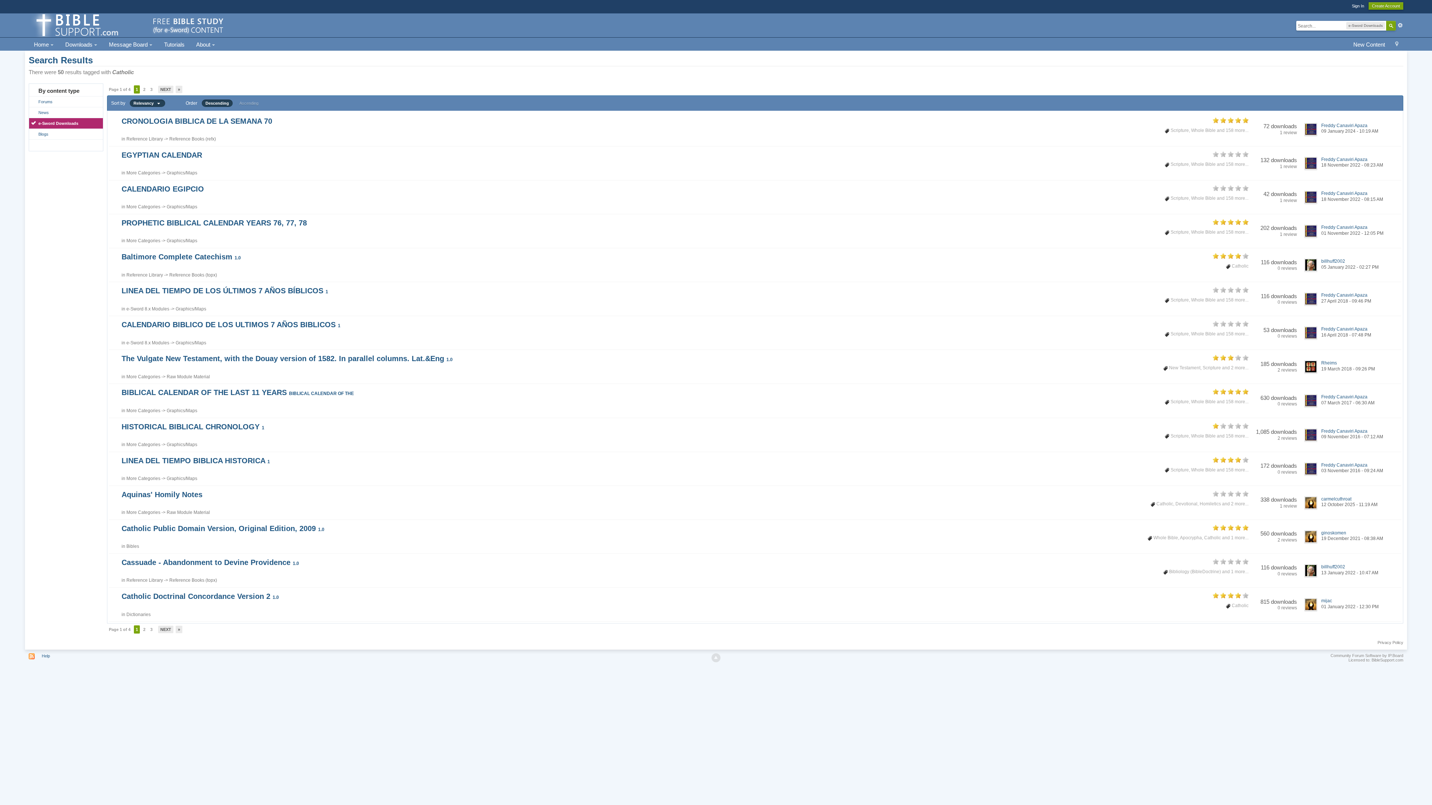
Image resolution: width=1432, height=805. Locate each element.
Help (46, 656)
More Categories (143, 173)
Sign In (1358, 6)
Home (42, 44)
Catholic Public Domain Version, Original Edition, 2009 (223, 528)
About (204, 44)
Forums (45, 102)
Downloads (79, 44)
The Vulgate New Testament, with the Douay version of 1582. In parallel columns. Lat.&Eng (287, 358)
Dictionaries (138, 614)
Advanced (1400, 25)
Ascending (248, 103)
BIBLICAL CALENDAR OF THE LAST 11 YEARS (238, 392)
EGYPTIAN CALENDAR (162, 155)
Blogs (43, 134)
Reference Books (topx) (193, 275)
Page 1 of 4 (120, 89)
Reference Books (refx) (192, 139)
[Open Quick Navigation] (1396, 45)
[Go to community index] (129, 25)
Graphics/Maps (182, 173)
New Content (1369, 44)
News (43, 112)
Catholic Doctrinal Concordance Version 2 (200, 596)
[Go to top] (716, 657)
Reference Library (144, 139)
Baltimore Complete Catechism (181, 257)
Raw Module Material (188, 376)
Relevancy (145, 103)
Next (165, 89)
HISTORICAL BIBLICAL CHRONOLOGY (193, 427)
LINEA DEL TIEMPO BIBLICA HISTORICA (196, 461)
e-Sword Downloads (58, 123)
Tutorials (174, 44)
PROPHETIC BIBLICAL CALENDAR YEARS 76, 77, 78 (214, 223)
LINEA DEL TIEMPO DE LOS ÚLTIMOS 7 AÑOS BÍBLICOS (225, 291)
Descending (217, 103)
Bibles (132, 546)
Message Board (129, 44)
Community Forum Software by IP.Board (1367, 655)
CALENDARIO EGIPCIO (163, 189)
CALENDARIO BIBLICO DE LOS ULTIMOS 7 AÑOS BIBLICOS (231, 325)
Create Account (1386, 6)
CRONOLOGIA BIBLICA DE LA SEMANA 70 (197, 121)
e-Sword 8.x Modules (147, 309)
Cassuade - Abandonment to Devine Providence (210, 562)
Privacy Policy (1390, 642)
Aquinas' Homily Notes (162, 494)
